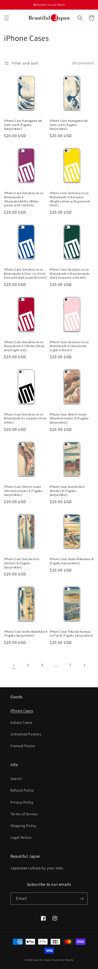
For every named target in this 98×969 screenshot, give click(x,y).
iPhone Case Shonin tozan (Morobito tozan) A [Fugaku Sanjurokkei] (23, 491)
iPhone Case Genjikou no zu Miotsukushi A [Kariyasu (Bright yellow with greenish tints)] (70, 199)
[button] (6, 18)
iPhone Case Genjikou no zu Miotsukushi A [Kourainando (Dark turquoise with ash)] (70, 273)
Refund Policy (22, 790)
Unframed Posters (25, 734)
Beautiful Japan (42, 959)
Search (16, 778)
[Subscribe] (81, 899)
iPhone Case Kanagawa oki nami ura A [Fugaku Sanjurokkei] (69, 125)
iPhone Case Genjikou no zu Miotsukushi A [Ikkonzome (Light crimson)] (69, 346)
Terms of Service (24, 814)
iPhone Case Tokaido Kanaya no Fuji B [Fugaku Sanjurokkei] (71, 634)
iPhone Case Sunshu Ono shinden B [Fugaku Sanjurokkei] (67, 491)
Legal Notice (20, 837)
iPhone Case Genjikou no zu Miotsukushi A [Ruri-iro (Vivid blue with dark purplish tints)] (25, 273)
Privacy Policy (21, 802)
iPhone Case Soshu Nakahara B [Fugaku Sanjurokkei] (72, 561)
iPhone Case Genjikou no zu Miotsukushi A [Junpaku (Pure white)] (25, 418)
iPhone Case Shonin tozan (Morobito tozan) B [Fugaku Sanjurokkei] (69, 418)
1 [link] (14, 665)
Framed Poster (23, 745)
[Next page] (84, 665)
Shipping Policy (23, 825)
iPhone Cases (21, 710)
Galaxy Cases (21, 722)
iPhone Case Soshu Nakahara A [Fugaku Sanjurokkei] (26, 634)
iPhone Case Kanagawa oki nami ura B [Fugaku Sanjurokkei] (23, 125)
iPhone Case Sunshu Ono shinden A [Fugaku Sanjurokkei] (21, 563)
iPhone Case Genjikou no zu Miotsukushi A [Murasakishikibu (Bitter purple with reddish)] (23, 199)
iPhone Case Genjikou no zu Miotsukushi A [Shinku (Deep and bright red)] (24, 346)
